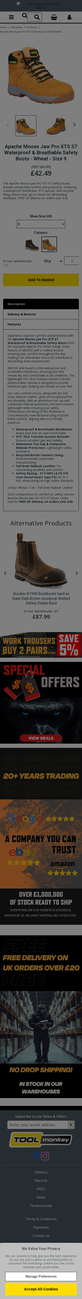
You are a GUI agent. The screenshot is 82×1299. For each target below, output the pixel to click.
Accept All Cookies (41, 1289)
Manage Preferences (41, 1276)
